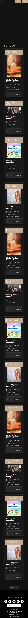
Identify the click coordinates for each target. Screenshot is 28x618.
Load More (14, 587)
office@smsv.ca (15, 616)
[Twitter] (9, 601)
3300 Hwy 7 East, (14, 609)
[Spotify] (18, 601)
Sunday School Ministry (12, 161)
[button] (1, 1)
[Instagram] (22, 601)
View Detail (18, 94)
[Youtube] (14, 601)
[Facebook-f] (5, 601)
